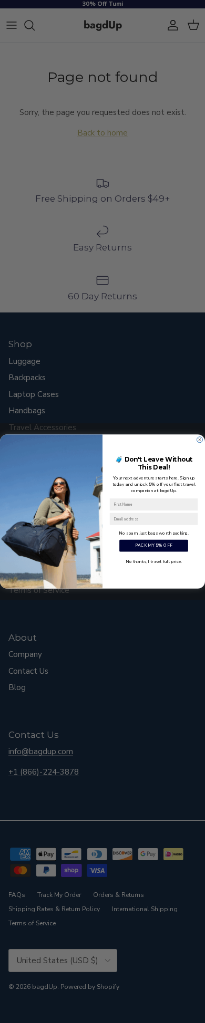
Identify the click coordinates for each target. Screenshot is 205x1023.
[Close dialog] (199, 440)
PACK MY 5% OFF (153, 546)
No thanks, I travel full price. (153, 561)
